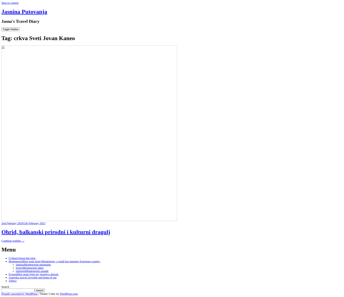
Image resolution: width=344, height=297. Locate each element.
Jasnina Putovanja (24, 11)
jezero (30, 267)
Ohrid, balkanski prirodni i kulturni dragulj (55, 232)
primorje (32, 271)
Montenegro (55, 261)
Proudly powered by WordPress (19, 293)
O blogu (22, 258)
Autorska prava (33, 277)
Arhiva (12, 280)
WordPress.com (69, 293)
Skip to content (9, 2)
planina (33, 264)
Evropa (34, 274)
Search (5, 286)
